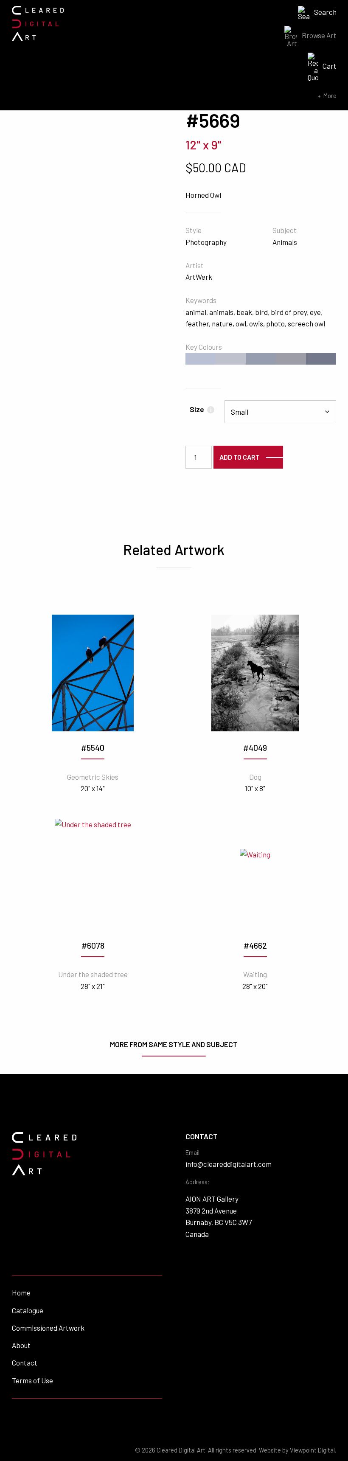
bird (261, 312)
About (21, 1345)
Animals (284, 242)
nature (222, 323)
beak (244, 312)
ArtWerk (198, 277)
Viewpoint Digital (312, 1450)
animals (221, 312)
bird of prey (289, 312)
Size (200, 409)
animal (195, 312)
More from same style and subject (174, 1044)
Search (325, 12)
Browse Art (319, 35)
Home (21, 1292)
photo (275, 323)
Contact (24, 1362)
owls (256, 323)
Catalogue (27, 1310)
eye (315, 312)
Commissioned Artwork (48, 1327)
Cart (330, 66)
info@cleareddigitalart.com (228, 1164)
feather (197, 323)
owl (241, 323)
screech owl (306, 323)
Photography (206, 242)
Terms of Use (32, 1380)
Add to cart (239, 457)
